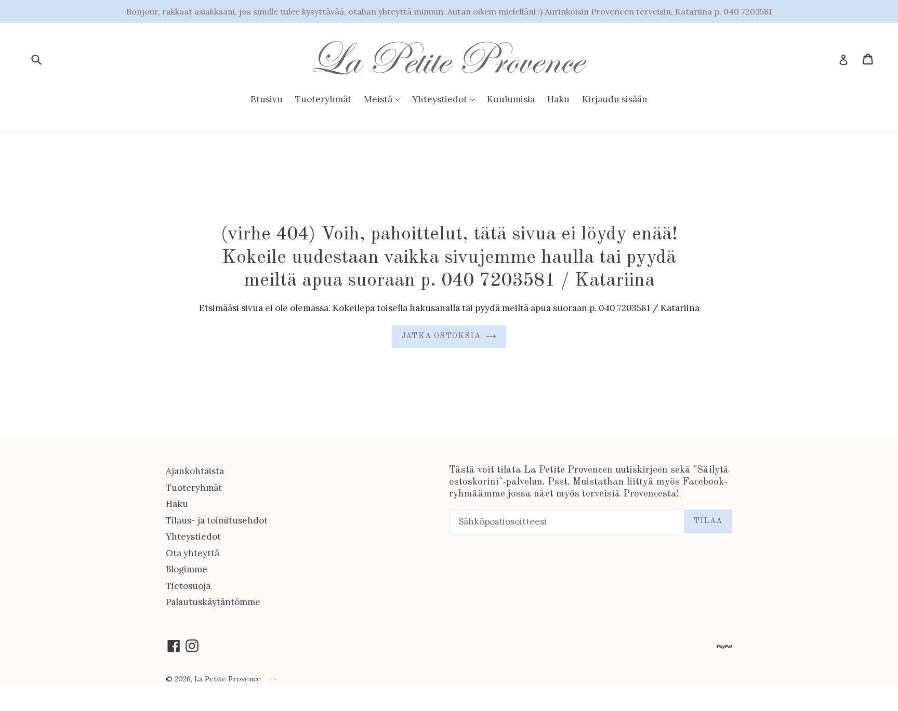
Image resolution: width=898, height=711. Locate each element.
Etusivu (266, 99)
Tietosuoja (188, 586)
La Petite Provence (227, 678)
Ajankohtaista (195, 471)
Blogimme (186, 569)
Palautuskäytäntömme (213, 602)
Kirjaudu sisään (615, 99)
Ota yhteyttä (192, 553)
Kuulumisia (511, 99)
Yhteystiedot (440, 99)
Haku (558, 99)
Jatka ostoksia (441, 336)
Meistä (379, 99)
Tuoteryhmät (323, 99)
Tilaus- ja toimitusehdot (217, 520)
